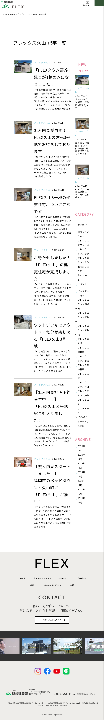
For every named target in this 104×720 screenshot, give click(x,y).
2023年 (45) (81, 474)
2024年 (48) (81, 465)
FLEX (5, 14)
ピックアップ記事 (83, 293)
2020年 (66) (81, 500)
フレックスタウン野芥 (83, 393)
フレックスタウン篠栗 (83, 358)
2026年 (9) (81, 448)
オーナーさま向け (83, 423)
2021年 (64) (81, 491)
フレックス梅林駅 (83, 350)
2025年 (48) (81, 457)
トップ (22, 578)
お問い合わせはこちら (52, 620)
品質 (32, 585)
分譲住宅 (82, 578)
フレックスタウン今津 (83, 242)
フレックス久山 (83, 402)
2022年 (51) (81, 483)
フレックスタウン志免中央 (82, 330)
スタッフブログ (16, 14)
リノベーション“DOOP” (82, 413)
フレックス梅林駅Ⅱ (83, 367)
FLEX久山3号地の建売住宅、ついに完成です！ (82, 193)
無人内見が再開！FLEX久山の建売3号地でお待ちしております (82, 148)
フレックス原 (83, 376)
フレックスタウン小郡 (83, 251)
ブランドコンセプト (42, 578)
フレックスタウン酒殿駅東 (82, 304)
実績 (72, 585)
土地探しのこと (83, 269)
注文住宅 (62, 578)
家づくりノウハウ (83, 234)
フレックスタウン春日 (83, 384)
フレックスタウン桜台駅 (82, 317)
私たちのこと (83, 277)
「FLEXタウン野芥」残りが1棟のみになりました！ (82, 103)
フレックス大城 (83, 341)
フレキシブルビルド (52, 585)
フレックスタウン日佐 (83, 260)
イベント (82, 284)
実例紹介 (82, 224)
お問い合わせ (87, 5)
